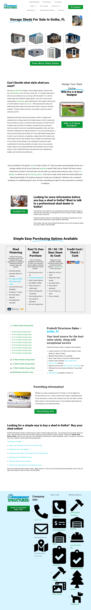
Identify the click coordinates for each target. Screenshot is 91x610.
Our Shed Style (18, 90)
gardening (43, 168)
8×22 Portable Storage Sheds (22, 350)
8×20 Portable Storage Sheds (22, 348)
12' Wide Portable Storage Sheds (23, 364)
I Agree (43, 607)
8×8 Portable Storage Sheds (21, 332)
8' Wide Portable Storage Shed (22, 325)
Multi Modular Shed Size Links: (23, 372)
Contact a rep (58, 267)
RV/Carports (47, 2)
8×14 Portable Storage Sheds (22, 340)
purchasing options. (35, 174)
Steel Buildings (34, 2)
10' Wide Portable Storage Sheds (23, 360)
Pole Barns (58, 2)
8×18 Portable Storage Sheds (22, 345)
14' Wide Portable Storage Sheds (23, 368)
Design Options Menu (47, 10)
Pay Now (61, 10)
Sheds (32, 6)
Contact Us (55, 6)
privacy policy (81, 607)
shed (32, 165)
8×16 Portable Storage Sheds (22, 342)
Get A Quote (44, 6)
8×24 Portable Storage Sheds (22, 353)
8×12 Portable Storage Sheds (22, 337)
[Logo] (13, 6)
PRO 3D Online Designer (71, 366)
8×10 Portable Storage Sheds (22, 334)
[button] (26, 326)
